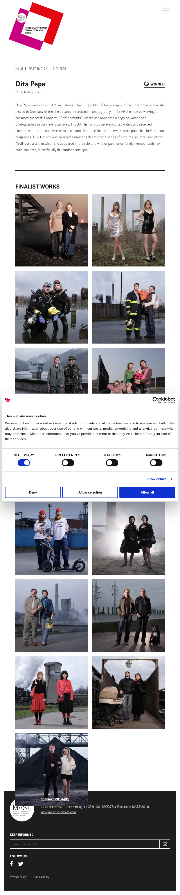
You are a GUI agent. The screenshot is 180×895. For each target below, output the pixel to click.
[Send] (164, 844)
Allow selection (90, 492)
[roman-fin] (128, 307)
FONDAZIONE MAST (55, 799)
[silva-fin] (128, 230)
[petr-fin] (128, 384)
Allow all (147, 492)
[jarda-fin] (51, 615)
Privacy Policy (18, 876)
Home (19, 68)
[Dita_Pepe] (51, 692)
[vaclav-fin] (51, 230)
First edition (38, 68)
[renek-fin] (51, 384)
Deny (33, 492)
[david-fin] (128, 692)
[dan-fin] (51, 769)
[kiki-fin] (128, 538)
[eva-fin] (128, 615)
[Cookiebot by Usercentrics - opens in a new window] (156, 400)
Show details (156, 479)
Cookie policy (41, 876)
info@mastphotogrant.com (58, 812)
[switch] (68, 462)
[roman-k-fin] (51, 307)
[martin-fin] (51, 538)
